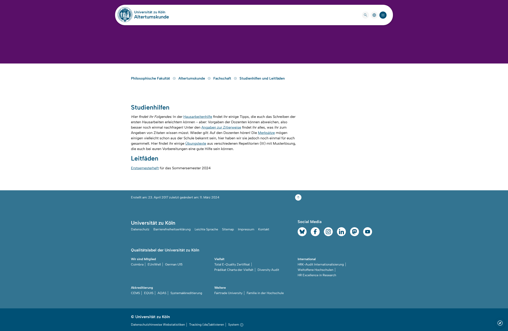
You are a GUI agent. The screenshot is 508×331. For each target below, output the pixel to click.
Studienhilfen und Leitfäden (262, 78)
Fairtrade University (228, 293)
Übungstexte (195, 143)
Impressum (246, 229)
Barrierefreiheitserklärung (172, 229)
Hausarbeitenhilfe (197, 117)
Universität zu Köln (151, 12)
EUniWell (154, 264)
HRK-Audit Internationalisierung (321, 264)
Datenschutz (140, 229)
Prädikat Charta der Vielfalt (233, 270)
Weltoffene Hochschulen (315, 270)
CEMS (135, 293)
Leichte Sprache (206, 229)
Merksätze (266, 133)
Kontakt (263, 229)
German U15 (174, 264)
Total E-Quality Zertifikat (232, 264)
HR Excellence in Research (317, 275)
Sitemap (228, 229)
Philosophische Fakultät (151, 78)
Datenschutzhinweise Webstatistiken (158, 324)
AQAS (162, 293)
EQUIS (148, 293)
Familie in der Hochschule (265, 293)
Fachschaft (222, 78)
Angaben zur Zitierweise (221, 127)
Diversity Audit (268, 270)
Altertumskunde (151, 17)
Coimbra (137, 264)
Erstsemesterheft (145, 168)
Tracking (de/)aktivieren (206, 324)
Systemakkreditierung (186, 293)
